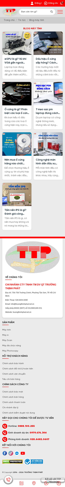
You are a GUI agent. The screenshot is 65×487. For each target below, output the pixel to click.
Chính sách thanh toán (13, 402)
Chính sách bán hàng (13, 397)
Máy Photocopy (10, 351)
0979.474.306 (38, 432)
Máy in (5, 335)
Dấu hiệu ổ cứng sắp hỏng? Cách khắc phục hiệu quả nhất (48, 61)
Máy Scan (7, 340)
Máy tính (6, 330)
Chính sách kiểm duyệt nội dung (18, 413)
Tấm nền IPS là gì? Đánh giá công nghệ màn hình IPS (16, 212)
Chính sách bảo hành (13, 363)
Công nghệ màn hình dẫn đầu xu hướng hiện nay (45, 162)
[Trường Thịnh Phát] (10, 11)
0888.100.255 (26, 426)
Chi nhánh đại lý (10, 408)
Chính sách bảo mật (12, 392)
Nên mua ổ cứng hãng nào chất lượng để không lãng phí (14, 162)
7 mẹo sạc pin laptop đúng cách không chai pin (47, 111)
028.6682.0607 (39, 439)
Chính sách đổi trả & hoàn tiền (17, 369)
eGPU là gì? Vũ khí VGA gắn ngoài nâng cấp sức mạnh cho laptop (17, 61)
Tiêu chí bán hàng (11, 379)
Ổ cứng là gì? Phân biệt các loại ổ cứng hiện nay (17, 111)
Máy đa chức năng (11, 346)
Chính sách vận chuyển (14, 374)
